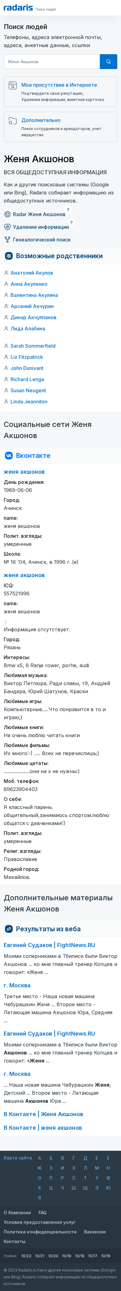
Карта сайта (18, 1157)
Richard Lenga (27, 379)
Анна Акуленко (29, 284)
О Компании (17, 1212)
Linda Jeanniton (29, 401)
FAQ (42, 1212)
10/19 (66, 1256)
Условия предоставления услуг (39, 1222)
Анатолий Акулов (32, 273)
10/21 (39, 1256)
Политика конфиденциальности (40, 1231)
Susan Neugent (28, 390)
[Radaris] (18, 7)
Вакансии (95, 1231)
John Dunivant (27, 368)
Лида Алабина (28, 328)
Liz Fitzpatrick (27, 357)
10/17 (92, 1256)
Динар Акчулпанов (33, 317)
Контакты (14, 1241)
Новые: (10, 1256)
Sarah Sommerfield (33, 346)
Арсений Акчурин (32, 306)
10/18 (79, 1256)
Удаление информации (41, 227)
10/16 (105, 1256)
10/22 (26, 1256)
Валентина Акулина (34, 295)
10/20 (53, 1256)
